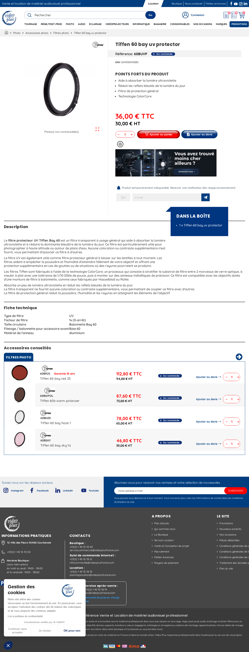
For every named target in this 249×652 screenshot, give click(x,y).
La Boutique (161, 534)
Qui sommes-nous (164, 528)
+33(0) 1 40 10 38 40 (81, 546)
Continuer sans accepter (17, 630)
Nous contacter (194, 3)
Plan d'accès (161, 523)
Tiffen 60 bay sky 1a (55, 445)
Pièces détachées (229, 540)
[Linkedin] (54, 489)
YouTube (236, 3)
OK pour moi (72, 630)
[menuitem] (30, 24)
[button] (8, 645)
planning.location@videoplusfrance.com (93, 574)
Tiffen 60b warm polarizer (60, 401)
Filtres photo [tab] (18, 357)
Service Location (164, 540)
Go (150, 15)
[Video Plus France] (9, 18)
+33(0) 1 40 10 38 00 (19, 551)
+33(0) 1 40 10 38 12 (81, 559)
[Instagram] (3, 489)
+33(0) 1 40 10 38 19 (95, 589)
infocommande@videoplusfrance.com (92, 562)
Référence (123, 54)
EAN (117, 62)
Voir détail (19, 373)
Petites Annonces (164, 557)
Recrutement (161, 551)
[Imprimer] (120, 144)
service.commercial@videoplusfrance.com (94, 550)
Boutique (177, 3)
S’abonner (235, 490)
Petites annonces (216, 3)
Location (153, 3)
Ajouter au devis (206, 377)
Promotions (226, 523)
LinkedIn (246, 3)
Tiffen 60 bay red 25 (55, 378)
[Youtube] (80, 489)
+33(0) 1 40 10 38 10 (81, 571)
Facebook (232, 3)
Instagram (241, 3)
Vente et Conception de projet (171, 545)
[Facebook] (28, 489)
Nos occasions (227, 534)
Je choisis (45, 630)
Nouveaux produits (230, 528)
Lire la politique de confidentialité (25, 616)
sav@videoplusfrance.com (99, 592)
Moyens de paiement (166, 562)
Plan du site (226, 568)
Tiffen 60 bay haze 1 (55, 423)
